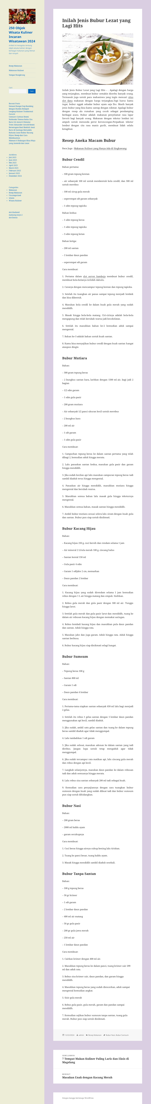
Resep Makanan (15, 66)
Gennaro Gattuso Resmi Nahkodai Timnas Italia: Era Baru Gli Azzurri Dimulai (20, 119)
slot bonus (13, 217)
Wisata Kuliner (15, 200)
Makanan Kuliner (16, 70)
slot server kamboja (94, 276)
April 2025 (13, 165)
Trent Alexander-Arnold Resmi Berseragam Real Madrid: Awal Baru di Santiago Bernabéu (22, 127)
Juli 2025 (12, 157)
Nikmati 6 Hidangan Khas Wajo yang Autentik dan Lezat (22, 141)
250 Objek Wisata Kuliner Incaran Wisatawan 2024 (22, 34)
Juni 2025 (13, 160)
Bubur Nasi (110, 1035)
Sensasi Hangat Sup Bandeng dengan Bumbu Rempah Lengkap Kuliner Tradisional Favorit (21, 110)
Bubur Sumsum (122, 1035)
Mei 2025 (13, 162)
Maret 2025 (13, 168)
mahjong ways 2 (16, 215)
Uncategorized (15, 195)
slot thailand (14, 212)
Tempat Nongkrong (17, 75)
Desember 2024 (15, 176)
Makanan (13, 190)
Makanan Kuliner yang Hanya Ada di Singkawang (100, 148)
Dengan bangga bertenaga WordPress (77, 1098)
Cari (10, 87)
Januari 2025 (14, 173)
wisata (11, 198)
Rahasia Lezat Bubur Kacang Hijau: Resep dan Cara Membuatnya (21, 135)
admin (81, 1035)
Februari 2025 (15, 170)
